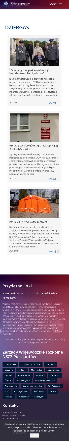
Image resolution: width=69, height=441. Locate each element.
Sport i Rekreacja (13, 293)
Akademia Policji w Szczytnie (32, 396)
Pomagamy (9, 297)
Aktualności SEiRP (46, 293)
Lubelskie (50, 364)
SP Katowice (39, 391)
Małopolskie (36, 370)
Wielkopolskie (11, 386)
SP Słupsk (9, 396)
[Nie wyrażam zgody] (64, 430)
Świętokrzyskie (23, 380)
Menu (56, 4)
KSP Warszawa (54, 386)
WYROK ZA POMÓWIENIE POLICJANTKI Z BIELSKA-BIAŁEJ (33, 147)
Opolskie (9, 375)
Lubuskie (9, 370)
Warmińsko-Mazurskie (45, 380)
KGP (7, 391)
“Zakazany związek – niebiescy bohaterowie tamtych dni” (29, 71)
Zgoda (34, 435)
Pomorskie (55, 375)
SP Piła (53, 391)
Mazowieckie (53, 370)
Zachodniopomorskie (32, 386)
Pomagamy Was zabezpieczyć (28, 221)
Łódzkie (21, 370)
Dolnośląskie (10, 364)
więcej (52, 103)
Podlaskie (40, 375)
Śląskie (8, 380)
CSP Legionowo (21, 391)
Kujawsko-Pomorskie (31, 364)
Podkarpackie (24, 375)
